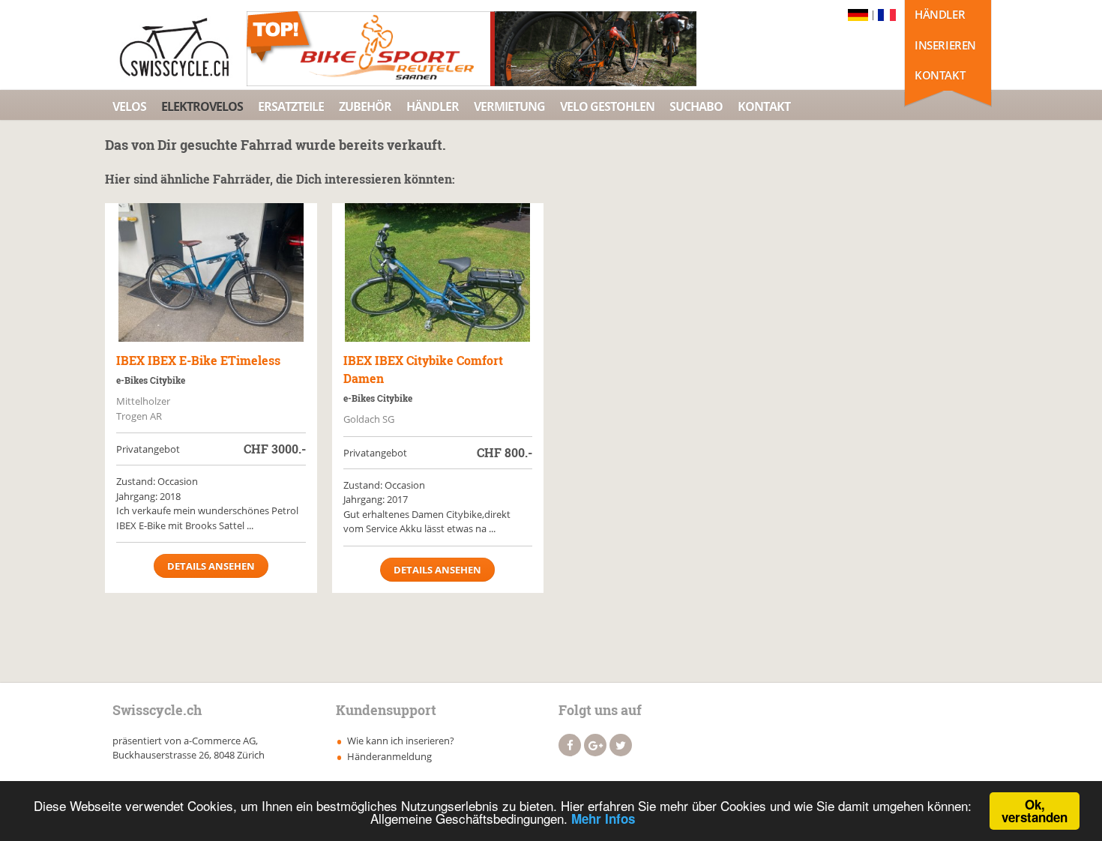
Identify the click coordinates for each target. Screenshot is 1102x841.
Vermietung (509, 106)
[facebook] (569, 745)
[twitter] (620, 745)
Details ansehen (211, 566)
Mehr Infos (603, 819)
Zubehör (365, 106)
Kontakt (940, 74)
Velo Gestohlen (607, 106)
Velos (129, 106)
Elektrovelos (202, 106)
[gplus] (595, 745)
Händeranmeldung (389, 756)
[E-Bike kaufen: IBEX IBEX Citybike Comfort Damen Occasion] (438, 272)
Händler (940, 14)
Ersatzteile (291, 106)
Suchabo (696, 106)
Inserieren (945, 44)
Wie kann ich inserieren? (400, 740)
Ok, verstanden (1035, 810)
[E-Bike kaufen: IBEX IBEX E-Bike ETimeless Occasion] (211, 272)
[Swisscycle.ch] (178, 48)
